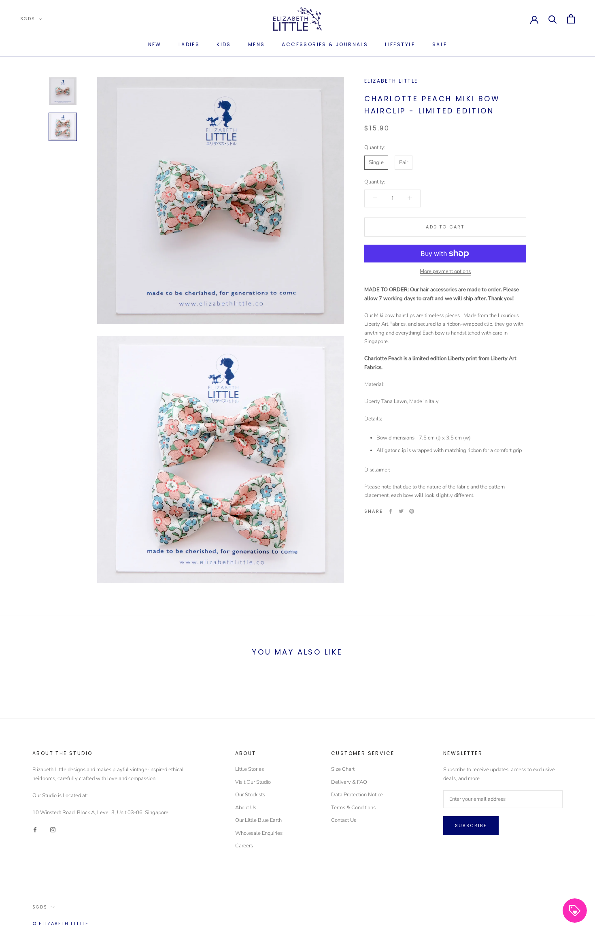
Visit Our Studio (253, 782)
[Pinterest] (411, 511)
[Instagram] (52, 829)
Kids (224, 44)
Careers (244, 845)
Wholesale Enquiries (259, 833)
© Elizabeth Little (60, 923)
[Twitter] (401, 511)
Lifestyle (400, 44)
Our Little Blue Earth (258, 820)
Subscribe (471, 825)
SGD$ (27, 19)
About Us (245, 807)
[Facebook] (390, 511)
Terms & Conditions (353, 807)
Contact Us (343, 820)
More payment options (445, 271)
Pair (403, 162)
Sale (439, 44)
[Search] (552, 19)
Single (376, 162)
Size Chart (343, 769)
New (155, 44)
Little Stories (249, 769)
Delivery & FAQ (349, 782)
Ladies (189, 44)
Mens (256, 44)
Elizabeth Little (391, 80)
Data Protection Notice (357, 794)
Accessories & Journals (325, 44)
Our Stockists (250, 794)
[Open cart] (571, 18)
